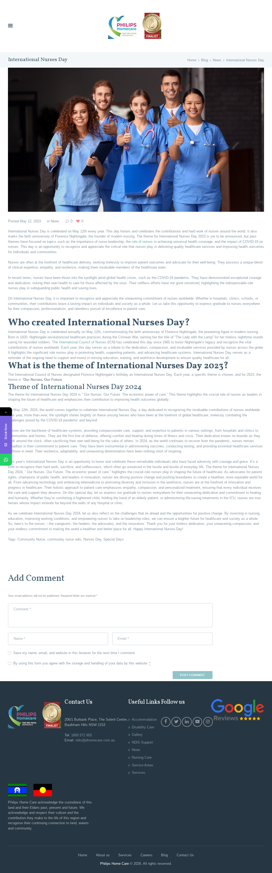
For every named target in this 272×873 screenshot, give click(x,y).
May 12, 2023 (30, 221)
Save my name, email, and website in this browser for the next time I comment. (74, 653)
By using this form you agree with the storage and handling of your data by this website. (82, 663)
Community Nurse (31, 539)
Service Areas (142, 765)
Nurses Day (92, 539)
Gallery (137, 735)
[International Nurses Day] (136, 140)
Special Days (113, 539)
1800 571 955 (81, 735)
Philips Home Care (114, 864)
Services (138, 773)
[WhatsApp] (6, 460)
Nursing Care (142, 757)
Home (191, 60)
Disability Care (143, 727)
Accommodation (144, 719)
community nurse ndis (64, 539)
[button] (136, 344)
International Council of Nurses (82, 342)
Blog (204, 60)
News (217, 60)
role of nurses (142, 242)
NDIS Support (142, 742)
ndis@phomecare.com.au (95, 740)
